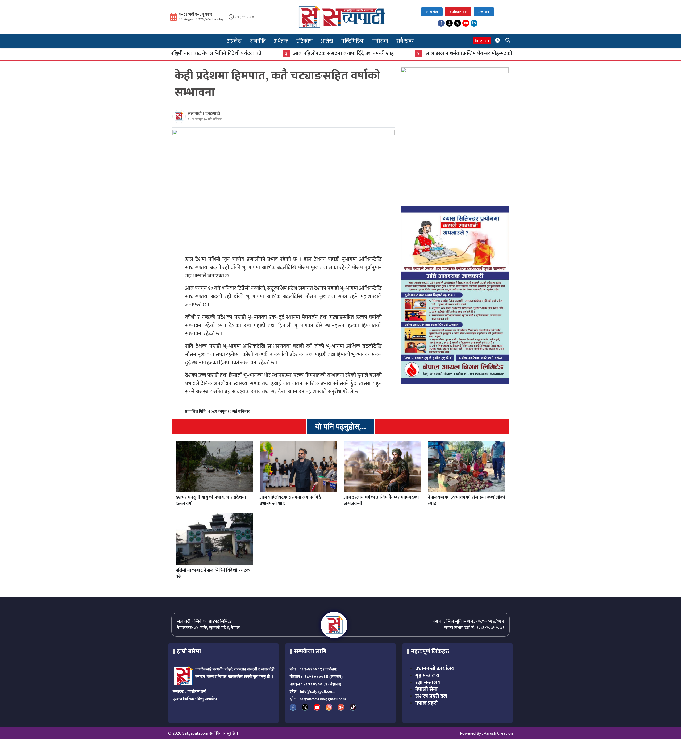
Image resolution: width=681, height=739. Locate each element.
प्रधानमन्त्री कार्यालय (434, 668)
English (482, 40)
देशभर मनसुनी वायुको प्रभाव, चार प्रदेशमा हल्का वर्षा (211, 500)
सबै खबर (405, 40)
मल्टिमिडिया (352, 40)
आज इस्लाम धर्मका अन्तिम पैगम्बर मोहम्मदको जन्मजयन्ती (445, 53)
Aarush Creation (498, 733)
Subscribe (458, 12)
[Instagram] (449, 23)
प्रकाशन (483, 12)
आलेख (327, 40)
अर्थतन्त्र (281, 40)
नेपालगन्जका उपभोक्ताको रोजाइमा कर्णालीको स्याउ (466, 500)
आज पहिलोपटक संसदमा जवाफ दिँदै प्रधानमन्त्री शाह (309, 53)
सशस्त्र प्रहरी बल (431, 696)
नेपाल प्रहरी (426, 703)
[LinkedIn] (474, 23)
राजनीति (258, 40)
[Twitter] (457, 23)
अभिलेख (432, 12)
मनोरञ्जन (380, 40)
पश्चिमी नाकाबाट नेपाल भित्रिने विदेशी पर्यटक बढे (181, 53)
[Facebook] (441, 23)
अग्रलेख (234, 40)
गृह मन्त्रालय (427, 675)
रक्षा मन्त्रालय (428, 682)
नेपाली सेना (426, 689)
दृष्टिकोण (304, 40)
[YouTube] (465, 23)
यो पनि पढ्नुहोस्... (340, 426)
